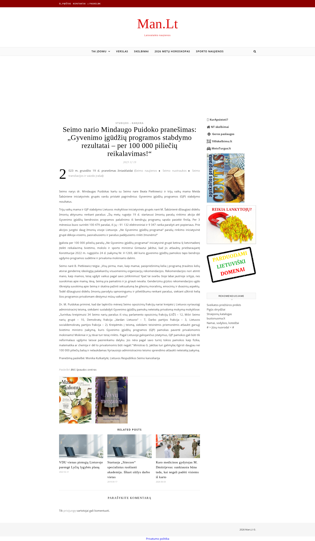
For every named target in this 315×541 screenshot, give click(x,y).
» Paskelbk (94, 3)
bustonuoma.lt (216, 318)
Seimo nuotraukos (174, 170)
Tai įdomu (99, 51)
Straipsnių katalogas (219, 314)
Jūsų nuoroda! (220, 327)
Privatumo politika (157, 538)
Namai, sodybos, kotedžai (223, 323)
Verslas (122, 51)
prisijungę (69, 510)
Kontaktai (79, 3)
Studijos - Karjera (130, 123)
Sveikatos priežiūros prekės (224, 305)
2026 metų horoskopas (172, 51)
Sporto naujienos (210, 51)
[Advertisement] (157, 82)
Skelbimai (141, 51)
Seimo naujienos (146, 170)
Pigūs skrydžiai (216, 309)
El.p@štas (65, 3)
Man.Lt (157, 23)
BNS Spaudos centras (84, 369)
